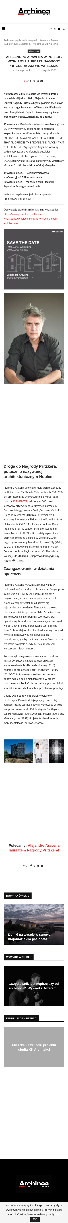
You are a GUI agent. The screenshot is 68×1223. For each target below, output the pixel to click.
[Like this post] (27, 81)
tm (30, 70)
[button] (6, 924)
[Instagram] (55, 29)
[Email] (59, 29)
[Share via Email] (41, 81)
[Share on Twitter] (34, 81)
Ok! (35, 1219)
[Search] (64, 29)
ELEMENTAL (20, 501)
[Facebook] (51, 29)
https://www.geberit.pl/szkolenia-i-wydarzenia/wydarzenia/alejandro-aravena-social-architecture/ (31, 219)
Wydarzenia (21, 40)
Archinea (8, 40)
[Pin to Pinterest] (38, 81)
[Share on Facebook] (30, 81)
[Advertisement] (34, 426)
